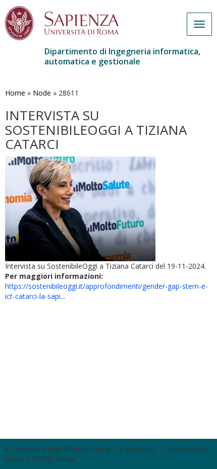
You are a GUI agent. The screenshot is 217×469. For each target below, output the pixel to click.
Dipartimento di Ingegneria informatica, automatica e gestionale (122, 56)
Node (42, 93)
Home (15, 93)
